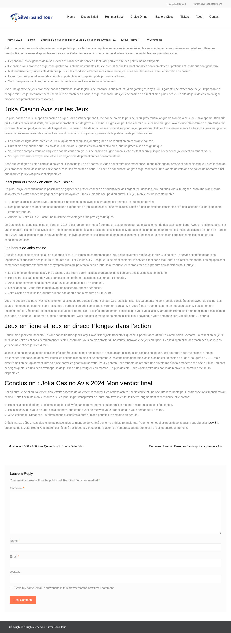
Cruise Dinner (139, 16)
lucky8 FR (135, 39)
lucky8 (124, 39)
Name (14, 540)
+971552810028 (176, 4)
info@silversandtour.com (208, 4)
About (199, 16)
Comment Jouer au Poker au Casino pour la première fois (186, 446)
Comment (17, 488)
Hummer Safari (114, 16)
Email (14, 556)
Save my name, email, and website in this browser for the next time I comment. (64, 588)
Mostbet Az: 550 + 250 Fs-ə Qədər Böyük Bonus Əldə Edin (45, 446)
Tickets (184, 16)
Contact (214, 16)
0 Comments (154, 39)
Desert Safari (89, 16)
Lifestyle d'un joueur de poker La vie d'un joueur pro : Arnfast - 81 (78, 39)
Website (15, 572)
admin (31, 39)
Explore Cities (164, 16)
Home (71, 16)
